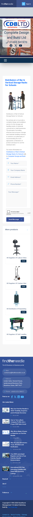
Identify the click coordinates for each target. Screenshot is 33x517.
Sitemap (24, 515)
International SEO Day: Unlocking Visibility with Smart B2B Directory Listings (18, 470)
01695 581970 (18, 42)
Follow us (5, 492)
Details (23, 261)
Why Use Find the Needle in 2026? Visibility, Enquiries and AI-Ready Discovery (20, 411)
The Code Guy (12, 507)
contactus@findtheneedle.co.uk (14, 372)
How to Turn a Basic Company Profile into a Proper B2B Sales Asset (18, 422)
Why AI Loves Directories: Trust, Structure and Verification (19, 445)
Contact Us (5, 515)
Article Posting (15, 515)
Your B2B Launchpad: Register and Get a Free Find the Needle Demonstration (18, 457)
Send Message (14, 219)
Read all (5, 479)
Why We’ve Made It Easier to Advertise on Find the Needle (19, 433)
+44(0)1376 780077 (17, 391)
